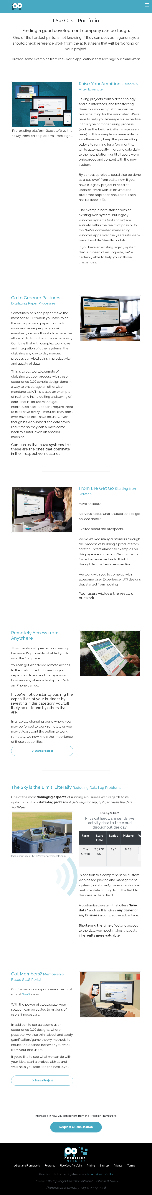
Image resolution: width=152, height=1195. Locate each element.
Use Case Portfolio (71, 1165)
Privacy (118, 1165)
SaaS (26, 994)
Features (50, 1165)
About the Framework (27, 1165)
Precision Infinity (100, 1174)
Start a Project (43, 750)
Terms (131, 1165)
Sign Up (104, 1165)
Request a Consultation (76, 1127)
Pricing (91, 1165)
